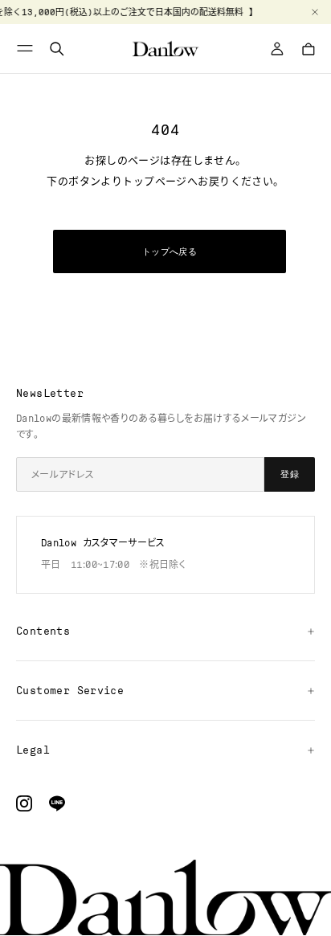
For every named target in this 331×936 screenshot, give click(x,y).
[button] (27, 48)
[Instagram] (24, 803)
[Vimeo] (57, 803)
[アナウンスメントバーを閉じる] (315, 12)
